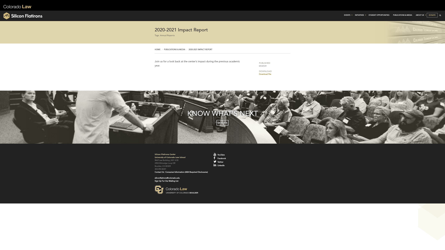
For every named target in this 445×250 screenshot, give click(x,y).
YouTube (221, 155)
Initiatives (359, 15)
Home (158, 49)
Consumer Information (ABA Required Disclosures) (186, 172)
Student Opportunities (379, 15)
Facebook (221, 158)
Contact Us (159, 172)
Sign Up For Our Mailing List (166, 181)
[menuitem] (347, 15)
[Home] (74, 15)
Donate (432, 15)
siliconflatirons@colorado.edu (167, 178)
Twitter (220, 162)
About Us (420, 15)
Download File (265, 74)
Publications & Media (402, 15)
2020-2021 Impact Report (200, 49)
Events (347, 15)
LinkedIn (221, 165)
